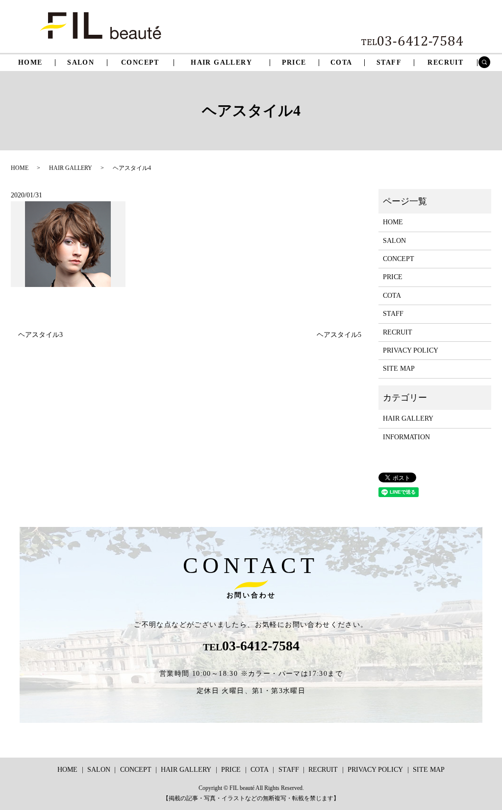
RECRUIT (445, 62)
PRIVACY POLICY (410, 350)
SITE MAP (399, 368)
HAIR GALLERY (221, 62)
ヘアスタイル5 (339, 334)
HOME (30, 62)
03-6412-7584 (261, 645)
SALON (80, 62)
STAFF (389, 62)
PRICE (294, 62)
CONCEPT (140, 62)
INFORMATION (406, 437)
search (488, 63)
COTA (341, 62)
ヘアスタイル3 (40, 334)
